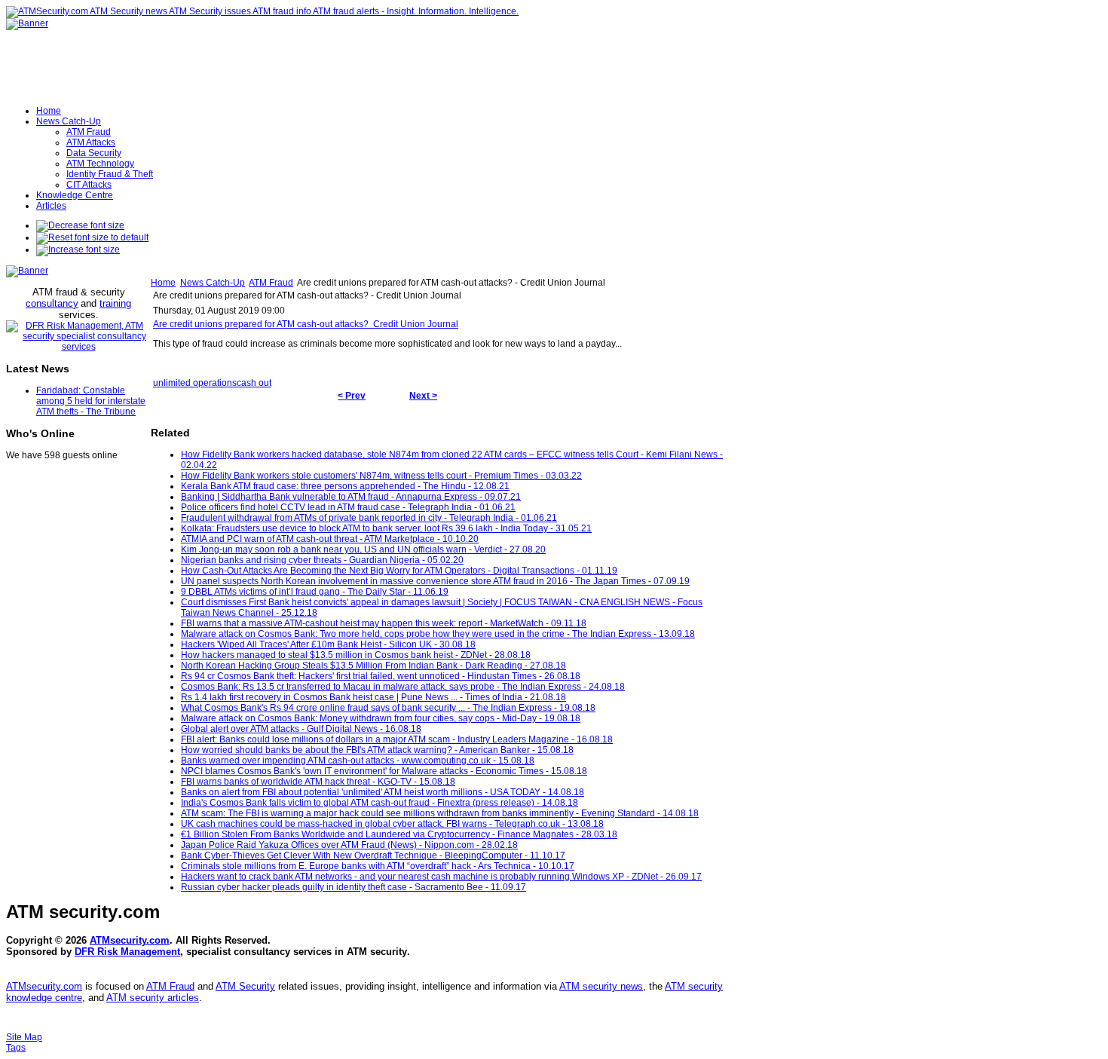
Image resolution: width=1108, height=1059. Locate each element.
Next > (423, 395)
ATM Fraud (271, 282)
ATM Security (245, 986)
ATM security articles (152, 997)
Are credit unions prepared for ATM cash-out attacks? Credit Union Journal (305, 324)
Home (163, 282)
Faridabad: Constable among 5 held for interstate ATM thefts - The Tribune (90, 401)
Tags (16, 1047)
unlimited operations (195, 383)
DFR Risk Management (127, 951)
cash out (254, 383)
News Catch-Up (212, 282)
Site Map (24, 1037)
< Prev (352, 395)
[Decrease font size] (80, 225)
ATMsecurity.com (130, 940)
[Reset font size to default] (92, 237)
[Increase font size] (78, 249)
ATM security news (601, 986)
